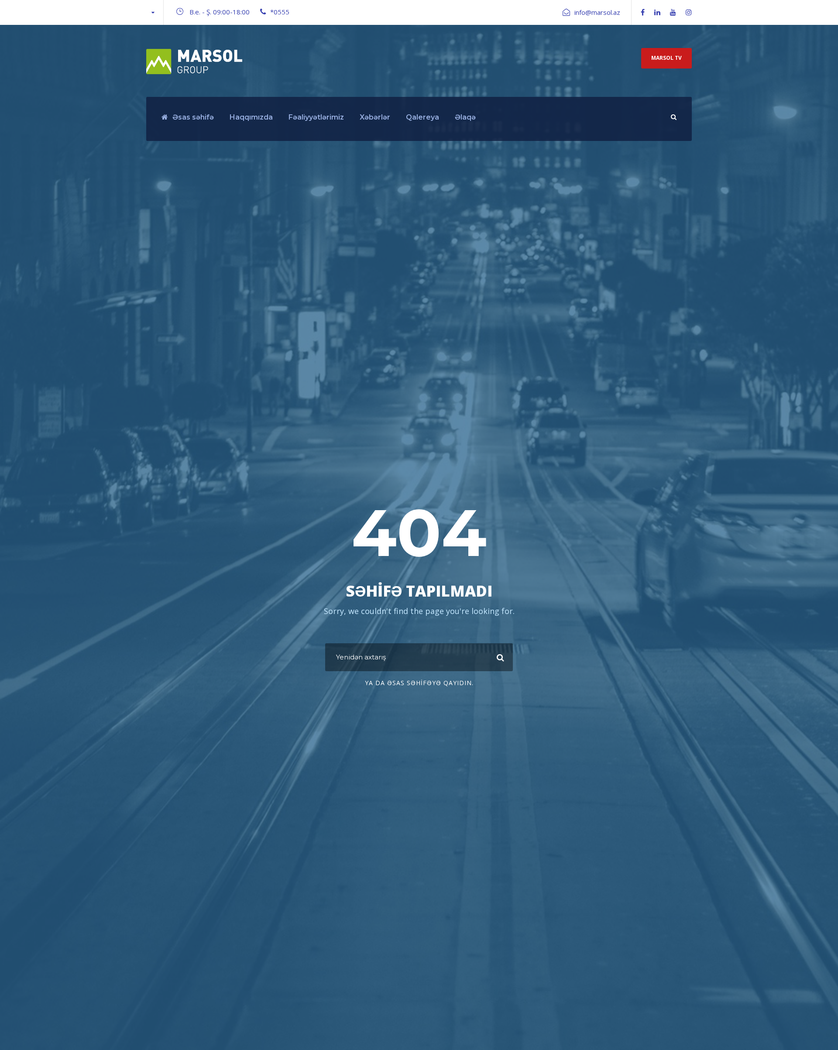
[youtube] (673, 12)
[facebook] (643, 12)
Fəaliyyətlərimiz (316, 117)
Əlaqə (465, 117)
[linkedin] (657, 12)
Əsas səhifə (193, 117)
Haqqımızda (251, 117)
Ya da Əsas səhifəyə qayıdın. (419, 683)
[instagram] (689, 12)
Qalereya (422, 117)
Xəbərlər (375, 117)
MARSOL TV (666, 58)
